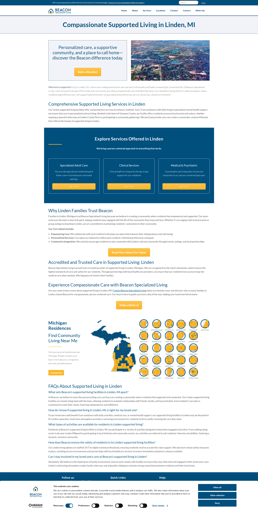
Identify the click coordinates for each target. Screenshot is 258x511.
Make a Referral (129, 305)
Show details (158, 506)
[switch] (95, 505)
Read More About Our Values (129, 252)
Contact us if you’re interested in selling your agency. (126, 2)
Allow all (217, 487)
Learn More (74, 186)
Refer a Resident (88, 72)
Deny (217, 503)
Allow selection (217, 495)
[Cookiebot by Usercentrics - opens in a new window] (35, 506)
